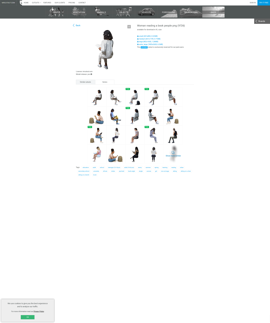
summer (148, 167)
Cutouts (35, 3)
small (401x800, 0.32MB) (148, 36)
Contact (82, 3)
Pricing (71, 3)
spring (157, 167)
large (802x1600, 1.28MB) (148, 42)
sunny (140, 167)
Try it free (263, 3)
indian (113, 171)
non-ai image (165, 171)
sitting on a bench (83, 175)
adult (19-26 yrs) (129, 167)
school (102, 167)
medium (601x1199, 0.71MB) (149, 39)
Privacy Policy (39, 311)
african (105, 171)
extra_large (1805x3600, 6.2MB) (151, 44)
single (141, 171)
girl (156, 171)
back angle (131, 171)
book (95, 175)
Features (47, 3)
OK (28, 317)
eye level (121, 171)
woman (149, 171)
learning (165, 167)
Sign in (253, 3)
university (96, 171)
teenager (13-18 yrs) (114, 167)
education (86, 167)
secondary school (83, 171)
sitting (175, 171)
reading (173, 167)
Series (104, 82)
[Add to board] (129, 26)
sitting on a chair (186, 171)
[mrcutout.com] (11, 2)
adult (94, 167)
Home (26, 3)
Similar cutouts (85, 82)
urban (182, 167)
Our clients (60, 3)
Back (78, 25)
